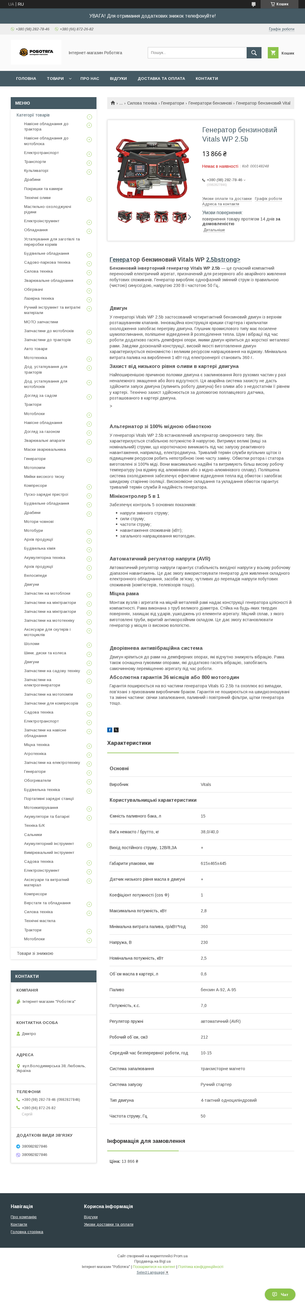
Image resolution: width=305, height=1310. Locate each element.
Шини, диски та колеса (45, 653)
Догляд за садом (40, 395)
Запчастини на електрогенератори (42, 682)
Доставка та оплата (161, 78)
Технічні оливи (37, 197)
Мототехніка (35, 357)
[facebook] (109, 730)
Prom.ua (181, 1256)
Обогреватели (37, 780)
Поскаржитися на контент (154, 1267)
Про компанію (24, 1217)
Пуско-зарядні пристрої (46, 494)
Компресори (35, 485)
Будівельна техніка (42, 789)
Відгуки (118, 78)
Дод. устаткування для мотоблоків (45, 384)
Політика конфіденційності (200, 1267)
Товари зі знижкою (35, 953)
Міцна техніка (36, 744)
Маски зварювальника (45, 449)
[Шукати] (254, 52)
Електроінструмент (41, 221)
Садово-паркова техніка (47, 262)
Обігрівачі (33, 289)
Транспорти (35, 161)
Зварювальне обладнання (48, 280)
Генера (120, 259)
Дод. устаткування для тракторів (45, 369)
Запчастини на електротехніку (52, 762)
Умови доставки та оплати (108, 1224)
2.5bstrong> (223, 259)
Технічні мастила (39, 921)
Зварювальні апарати (44, 440)
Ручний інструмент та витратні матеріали (52, 310)
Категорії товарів (33, 115)
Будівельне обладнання (46, 253)
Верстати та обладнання (47, 903)
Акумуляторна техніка (44, 557)
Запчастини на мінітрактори (50, 602)
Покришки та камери (43, 189)
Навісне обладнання (43, 422)
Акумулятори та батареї (47, 816)
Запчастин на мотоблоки (47, 593)
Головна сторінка (27, 1232)
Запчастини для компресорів (51, 703)
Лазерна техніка (39, 298)
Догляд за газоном (42, 431)
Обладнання (36, 230)
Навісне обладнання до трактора (46, 126)
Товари (55, 78)
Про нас (89, 78)
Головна (26, 78)
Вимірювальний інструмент (49, 852)
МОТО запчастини (41, 322)
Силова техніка (142, 103)
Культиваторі (36, 170)
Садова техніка (38, 712)
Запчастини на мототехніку (49, 620)
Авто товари (35, 348)
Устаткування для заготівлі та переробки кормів (52, 242)
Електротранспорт (41, 152)
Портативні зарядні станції (49, 798)
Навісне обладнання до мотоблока (46, 141)
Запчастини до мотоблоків (49, 331)
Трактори (32, 404)
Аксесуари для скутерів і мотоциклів (47, 632)
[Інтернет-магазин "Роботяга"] (36, 63)
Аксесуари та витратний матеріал (46, 882)
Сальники (33, 834)
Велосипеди (35, 575)
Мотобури (33, 530)
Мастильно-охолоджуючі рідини (47, 209)
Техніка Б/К (34, 825)
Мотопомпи (34, 467)
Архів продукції (38, 539)
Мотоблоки (34, 413)
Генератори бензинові (210, 103)
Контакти (207, 78)
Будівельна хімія (39, 548)
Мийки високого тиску (44, 476)
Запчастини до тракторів (47, 340)
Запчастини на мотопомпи (48, 694)
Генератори (172, 103)
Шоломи (31, 643)
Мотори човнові (39, 521)
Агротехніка (35, 753)
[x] (116, 730)
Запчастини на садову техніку (52, 671)
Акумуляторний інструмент (49, 843)
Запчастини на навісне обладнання (45, 733)
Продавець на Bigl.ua (152, 1261)
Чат (284, 1294)
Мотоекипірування (41, 807)
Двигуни (31, 584)
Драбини (32, 179)
